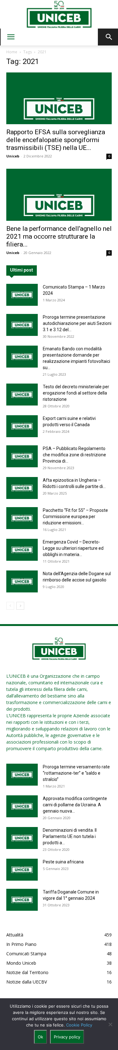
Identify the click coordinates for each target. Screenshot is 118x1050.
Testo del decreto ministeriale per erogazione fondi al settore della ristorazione (76, 393)
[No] (110, 1024)
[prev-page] (10, 606)
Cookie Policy (79, 1024)
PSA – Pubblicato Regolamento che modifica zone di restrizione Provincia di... (74, 455)
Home (11, 52)
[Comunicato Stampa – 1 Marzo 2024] (22, 295)
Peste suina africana (63, 861)
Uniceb (12, 156)
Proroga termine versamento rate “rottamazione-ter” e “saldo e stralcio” (76, 773)
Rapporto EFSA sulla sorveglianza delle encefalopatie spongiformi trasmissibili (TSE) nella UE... (55, 139)
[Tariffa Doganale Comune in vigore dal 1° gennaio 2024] (22, 900)
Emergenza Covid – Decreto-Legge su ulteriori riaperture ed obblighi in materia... (73, 548)
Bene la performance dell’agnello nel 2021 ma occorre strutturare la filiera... (59, 236)
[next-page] (20, 606)
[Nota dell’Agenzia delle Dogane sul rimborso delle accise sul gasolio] (22, 581)
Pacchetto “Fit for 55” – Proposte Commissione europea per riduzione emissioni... (75, 516)
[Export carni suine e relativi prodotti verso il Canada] (22, 426)
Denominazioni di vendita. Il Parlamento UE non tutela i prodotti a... (70, 836)
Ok (40, 1036)
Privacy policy (67, 1036)
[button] (11, 37)
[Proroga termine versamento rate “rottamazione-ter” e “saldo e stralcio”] (22, 775)
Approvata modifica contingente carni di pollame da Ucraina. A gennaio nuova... (75, 805)
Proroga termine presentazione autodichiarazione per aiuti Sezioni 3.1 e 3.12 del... (77, 323)
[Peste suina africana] (22, 870)
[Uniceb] (59, 14)
